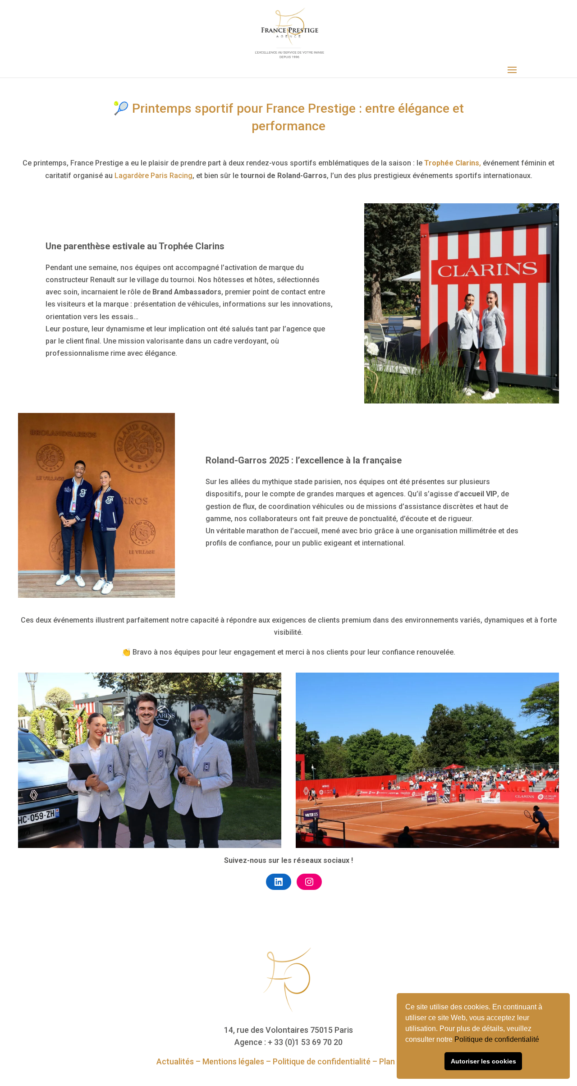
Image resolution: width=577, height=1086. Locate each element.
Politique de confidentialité (497, 1039)
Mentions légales (233, 1061)
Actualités (175, 1061)
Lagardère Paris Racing (153, 175)
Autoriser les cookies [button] (483, 1061)
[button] (542, 1040)
